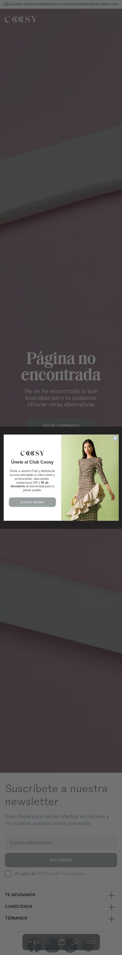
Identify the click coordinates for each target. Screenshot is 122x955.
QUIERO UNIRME (32, 502)
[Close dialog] (115, 438)
